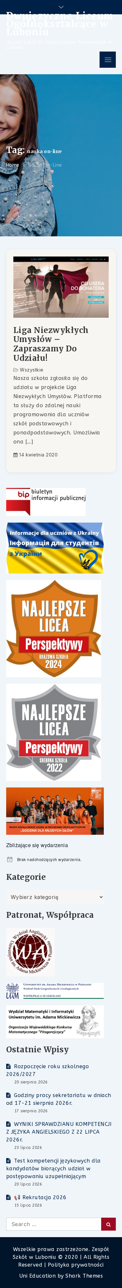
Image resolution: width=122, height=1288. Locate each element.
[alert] (61, 859)
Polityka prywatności (76, 1265)
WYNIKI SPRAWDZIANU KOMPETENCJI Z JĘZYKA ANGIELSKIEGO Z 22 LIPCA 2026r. (59, 1132)
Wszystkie (32, 369)
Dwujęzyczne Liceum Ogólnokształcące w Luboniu (59, 23)
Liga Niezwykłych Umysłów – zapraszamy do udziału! (51, 344)
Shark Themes (84, 1276)
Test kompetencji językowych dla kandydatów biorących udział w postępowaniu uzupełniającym (53, 1168)
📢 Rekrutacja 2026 (40, 1197)
